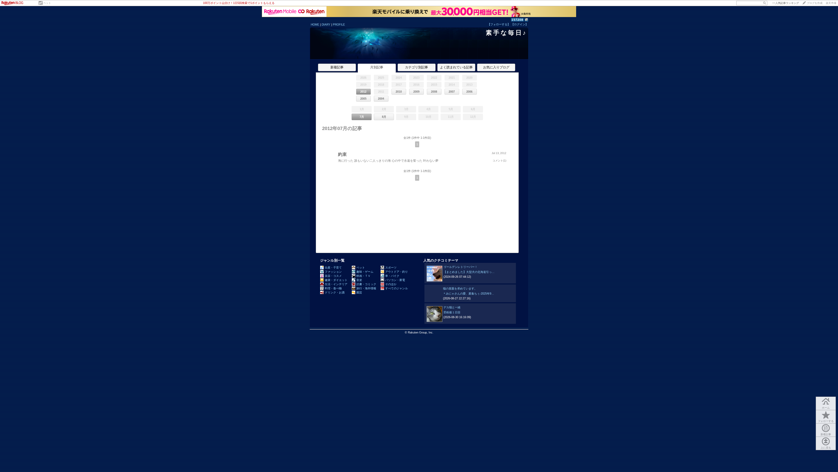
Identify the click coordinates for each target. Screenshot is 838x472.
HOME (315, 24)
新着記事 (826, 434)
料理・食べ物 (333, 288)
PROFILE (339, 24)
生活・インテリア (336, 284)
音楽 (359, 280)
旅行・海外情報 (366, 288)
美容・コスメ (333, 276)
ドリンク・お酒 (335, 292)
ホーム (826, 407)
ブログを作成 (815, 3)
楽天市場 (831, 3)
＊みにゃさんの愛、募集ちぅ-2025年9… (468, 293)
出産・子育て (333, 267)
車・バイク (392, 276)
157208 (517, 19)
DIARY (326, 24)
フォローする (826, 421)
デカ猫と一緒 (451, 307)
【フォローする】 (499, 24)
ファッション (333, 271)
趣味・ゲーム (364, 271)
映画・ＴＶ (363, 276)
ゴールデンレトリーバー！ (460, 267)
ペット (47, 3)
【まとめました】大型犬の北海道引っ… (469, 272)
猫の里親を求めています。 (460, 288)
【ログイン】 (519, 24)
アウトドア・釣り (396, 271)
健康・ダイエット (336, 280)
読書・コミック (366, 284)
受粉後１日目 (451, 312)
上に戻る (826, 447)
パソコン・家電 (395, 280)
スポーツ (391, 267)
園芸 (359, 292)
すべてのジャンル (396, 288)
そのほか (391, 284)
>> (785, 3)
